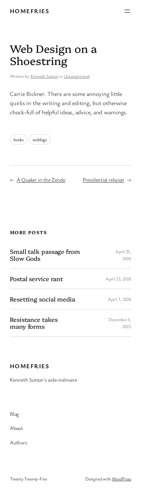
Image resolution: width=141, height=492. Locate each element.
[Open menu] (127, 11)
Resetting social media (42, 299)
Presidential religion (103, 179)
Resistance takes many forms (33, 322)
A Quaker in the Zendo (41, 179)
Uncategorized (77, 76)
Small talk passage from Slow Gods (45, 254)
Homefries (29, 11)
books (18, 139)
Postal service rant (36, 278)
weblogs (39, 139)
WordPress (121, 479)
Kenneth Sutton (44, 76)
